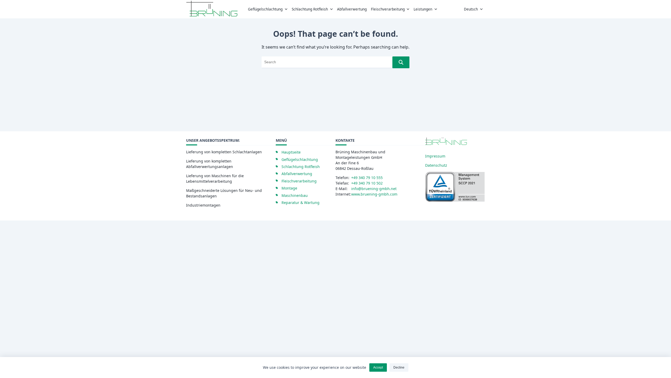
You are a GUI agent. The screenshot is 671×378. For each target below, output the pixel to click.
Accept (378, 367)
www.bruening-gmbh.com (374, 194)
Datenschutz (436, 165)
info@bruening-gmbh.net (374, 188)
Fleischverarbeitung (388, 9)
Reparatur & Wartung (301, 202)
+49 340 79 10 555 (367, 177)
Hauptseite (291, 152)
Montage (289, 188)
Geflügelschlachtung (265, 9)
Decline (398, 367)
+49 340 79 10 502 (367, 183)
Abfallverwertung (352, 9)
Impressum (435, 156)
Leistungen (423, 9)
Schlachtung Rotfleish (310, 9)
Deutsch (471, 9)
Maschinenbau (295, 195)
